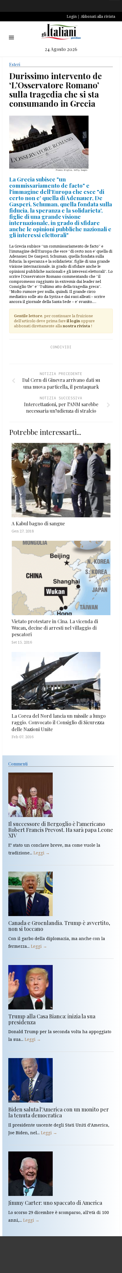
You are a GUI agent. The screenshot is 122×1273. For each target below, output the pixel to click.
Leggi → (41, 853)
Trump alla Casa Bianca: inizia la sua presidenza (51, 1019)
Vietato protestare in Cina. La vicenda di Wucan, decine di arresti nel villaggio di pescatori (55, 628)
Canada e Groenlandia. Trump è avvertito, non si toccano (59, 925)
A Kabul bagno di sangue (38, 523)
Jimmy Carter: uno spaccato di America (55, 1202)
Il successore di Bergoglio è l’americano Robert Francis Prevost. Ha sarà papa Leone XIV (60, 829)
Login (72, 16)
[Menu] (11, 37)
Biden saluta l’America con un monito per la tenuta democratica (58, 1112)
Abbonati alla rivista (98, 16)
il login (73, 320)
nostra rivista (76, 325)
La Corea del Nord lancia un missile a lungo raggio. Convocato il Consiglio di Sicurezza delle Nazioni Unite (59, 722)
